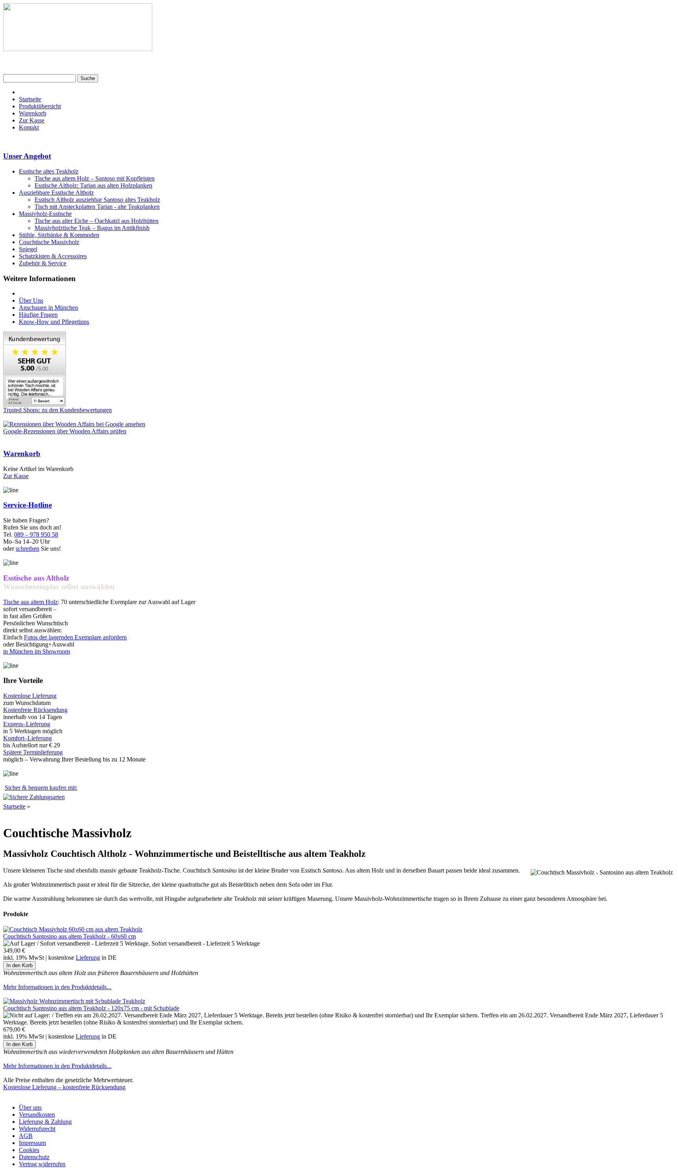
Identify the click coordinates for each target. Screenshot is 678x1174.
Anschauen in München (48, 307)
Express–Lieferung (26, 724)
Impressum (32, 1142)
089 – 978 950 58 (36, 534)
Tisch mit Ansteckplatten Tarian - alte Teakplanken (97, 206)
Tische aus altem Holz (30, 602)
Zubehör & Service (42, 263)
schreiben (27, 548)
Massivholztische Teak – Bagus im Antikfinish (92, 228)
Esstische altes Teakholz (48, 171)
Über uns (30, 1107)
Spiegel (28, 249)
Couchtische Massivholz (49, 242)
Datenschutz (34, 1157)
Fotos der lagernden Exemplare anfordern (75, 637)
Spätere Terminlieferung (33, 752)
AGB (26, 1135)
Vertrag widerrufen (42, 1164)
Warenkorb (32, 113)
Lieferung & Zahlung (45, 1121)
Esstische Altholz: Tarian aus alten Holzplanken (93, 185)
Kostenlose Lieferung (29, 695)
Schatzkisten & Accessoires (53, 256)
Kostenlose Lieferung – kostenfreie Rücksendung (64, 1087)
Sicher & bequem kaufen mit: (41, 787)
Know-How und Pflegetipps (54, 321)
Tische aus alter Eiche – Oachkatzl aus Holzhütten (97, 220)
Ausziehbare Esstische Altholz (56, 192)
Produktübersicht (40, 106)
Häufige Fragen (38, 314)
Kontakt (29, 127)
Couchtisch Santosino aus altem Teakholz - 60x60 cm (69, 936)
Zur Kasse (31, 120)
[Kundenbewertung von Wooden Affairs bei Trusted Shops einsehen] (34, 404)
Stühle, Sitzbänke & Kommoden (59, 235)
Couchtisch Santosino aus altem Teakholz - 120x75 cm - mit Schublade (91, 1008)
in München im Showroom (36, 651)
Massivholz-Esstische (45, 213)
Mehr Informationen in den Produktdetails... (57, 987)
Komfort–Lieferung (27, 738)
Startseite (30, 99)
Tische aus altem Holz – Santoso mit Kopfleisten (95, 178)
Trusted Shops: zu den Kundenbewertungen (57, 410)
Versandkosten (37, 1114)
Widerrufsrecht (37, 1128)
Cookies (29, 1150)
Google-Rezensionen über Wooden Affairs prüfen (64, 431)
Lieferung (88, 957)
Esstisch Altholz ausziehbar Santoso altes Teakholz (97, 199)
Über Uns (31, 300)
